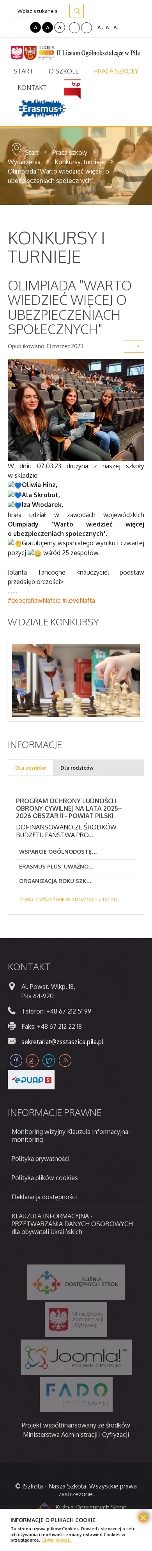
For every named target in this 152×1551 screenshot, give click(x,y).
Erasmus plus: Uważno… (56, 866)
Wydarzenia (24, 162)
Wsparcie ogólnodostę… (58, 851)
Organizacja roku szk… (55, 881)
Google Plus (32, 1060)
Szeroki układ (86, 27)
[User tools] (134, 346)
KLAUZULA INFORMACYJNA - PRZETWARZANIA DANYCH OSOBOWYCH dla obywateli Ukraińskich (72, 1224)
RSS (65, 1060)
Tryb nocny (23, 27)
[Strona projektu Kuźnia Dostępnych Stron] (76, 1282)
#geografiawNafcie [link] (34, 600)
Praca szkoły (70, 152)
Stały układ (74, 27)
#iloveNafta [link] (78, 600)
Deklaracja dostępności (44, 1197)
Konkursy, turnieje (80, 162)
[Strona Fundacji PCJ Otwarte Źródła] (76, 1357)
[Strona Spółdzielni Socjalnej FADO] (76, 1394)
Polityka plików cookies (45, 1178)
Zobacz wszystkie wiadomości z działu (69, 900)
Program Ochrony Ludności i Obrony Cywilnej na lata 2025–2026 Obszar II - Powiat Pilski (69, 808)
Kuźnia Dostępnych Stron (91, 1507)
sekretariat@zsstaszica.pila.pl (62, 1042)
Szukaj (76, 11)
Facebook (16, 1060)
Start (32, 152)
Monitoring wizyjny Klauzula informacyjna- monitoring (71, 1135)
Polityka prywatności (40, 1158)
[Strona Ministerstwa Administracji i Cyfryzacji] (76, 1319)
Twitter (48, 1060)
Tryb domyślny (13, 27)
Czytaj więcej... (56, 1540)
